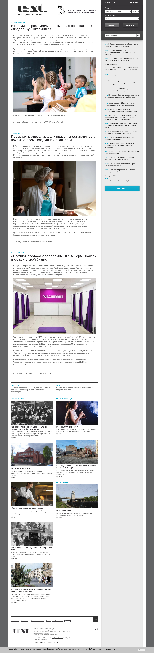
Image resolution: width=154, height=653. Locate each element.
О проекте (15, 621)
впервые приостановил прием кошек (81, 11)
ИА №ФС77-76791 (54, 630)
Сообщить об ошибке (54, 621)
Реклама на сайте (37, 621)
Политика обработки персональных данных (47, 642)
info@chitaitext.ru (57, 638)
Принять (141, 650)
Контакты (24, 621)
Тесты (67, 621)
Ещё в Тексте (122, 188)
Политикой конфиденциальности (23, 650)
